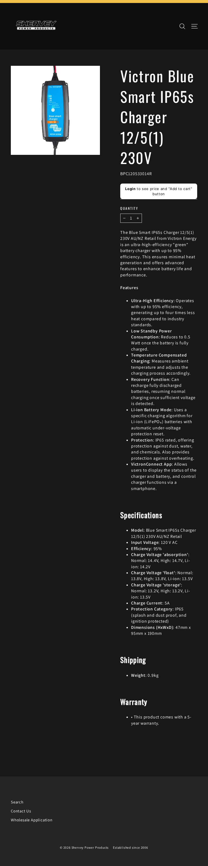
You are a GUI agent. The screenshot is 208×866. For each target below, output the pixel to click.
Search (17, 802)
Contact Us (21, 810)
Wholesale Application (32, 819)
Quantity (129, 208)
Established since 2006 (130, 847)
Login (130, 189)
